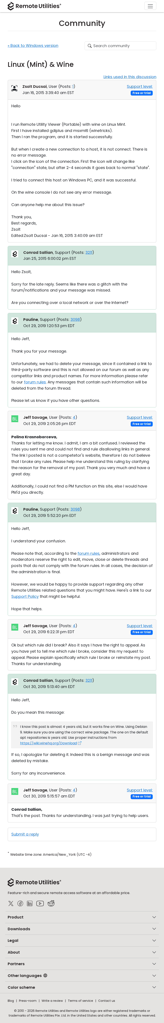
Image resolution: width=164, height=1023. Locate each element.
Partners (16, 963)
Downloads (19, 929)
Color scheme (21, 987)
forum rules (35, 382)
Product (15, 917)
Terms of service (80, 1001)
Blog (11, 1001)
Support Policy (25, 596)
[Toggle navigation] (150, 6)
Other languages (25, 975)
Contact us (106, 1001)
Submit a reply (25, 834)
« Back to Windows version (33, 45)
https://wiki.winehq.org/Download (48, 743)
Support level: (140, 86)
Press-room (28, 1001)
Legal (13, 940)
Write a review (52, 1001)
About (14, 952)
